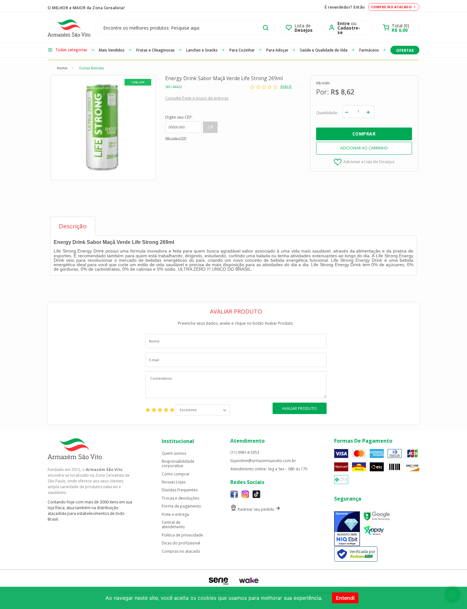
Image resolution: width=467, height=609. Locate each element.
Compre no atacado (391, 7)
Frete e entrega (175, 514)
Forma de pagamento (181, 506)
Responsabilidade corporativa (178, 463)
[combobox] (203, 410)
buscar (265, 27)
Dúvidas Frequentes (180, 490)
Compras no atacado (181, 551)
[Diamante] (347, 528)
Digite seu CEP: (179, 117)
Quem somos (174, 453)
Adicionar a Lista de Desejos (368, 161)
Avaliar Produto (299, 408)
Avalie (286, 86)
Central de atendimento (173, 524)
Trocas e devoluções (180, 498)
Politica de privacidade (182, 535)
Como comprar (176, 474)
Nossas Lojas (174, 482)
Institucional (178, 441)
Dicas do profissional (181, 543)
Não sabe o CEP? (175, 138)
